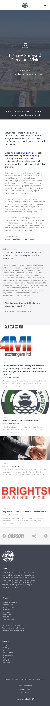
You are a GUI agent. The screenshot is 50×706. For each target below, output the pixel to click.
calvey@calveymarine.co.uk (22, 239)
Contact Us (6, 662)
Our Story (5, 648)
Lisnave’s (29, 152)
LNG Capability (7, 653)
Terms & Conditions (25, 686)
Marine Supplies (7, 655)
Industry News (22, 111)
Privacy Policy (25, 689)
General (37, 111)
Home (8, 111)
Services (5, 650)
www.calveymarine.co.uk (15, 628)
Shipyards (5, 657)
